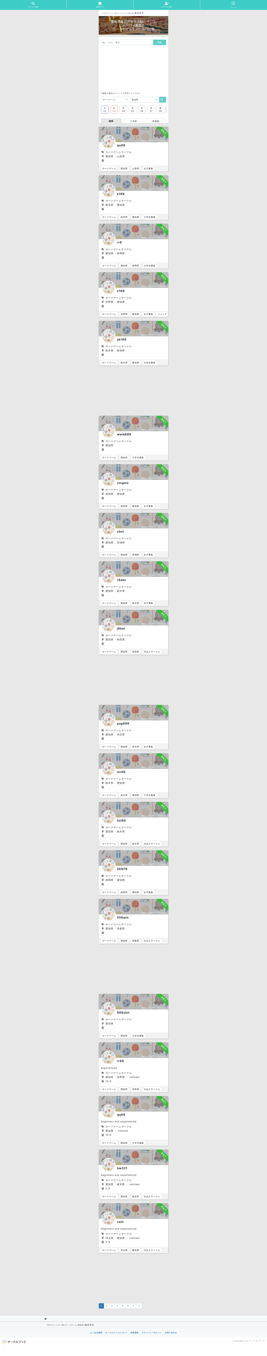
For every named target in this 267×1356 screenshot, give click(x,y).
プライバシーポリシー (152, 1332)
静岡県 (135, 265)
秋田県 (135, 651)
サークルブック (257, 1340)
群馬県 (124, 506)
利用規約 (135, 1332)
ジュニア (162, 314)
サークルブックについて (116, 1332)
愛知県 (131, 13)
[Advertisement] (133, 68)
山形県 (135, 168)
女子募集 (148, 168)
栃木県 (124, 362)
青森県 (135, 940)
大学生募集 (149, 217)
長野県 (124, 314)
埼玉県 (135, 746)
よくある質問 (96, 1332)
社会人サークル (152, 651)
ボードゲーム (122, 13)
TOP (103, 13)
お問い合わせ (171, 1332)
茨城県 (135, 554)
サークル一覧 (111, 13)
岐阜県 (124, 217)
